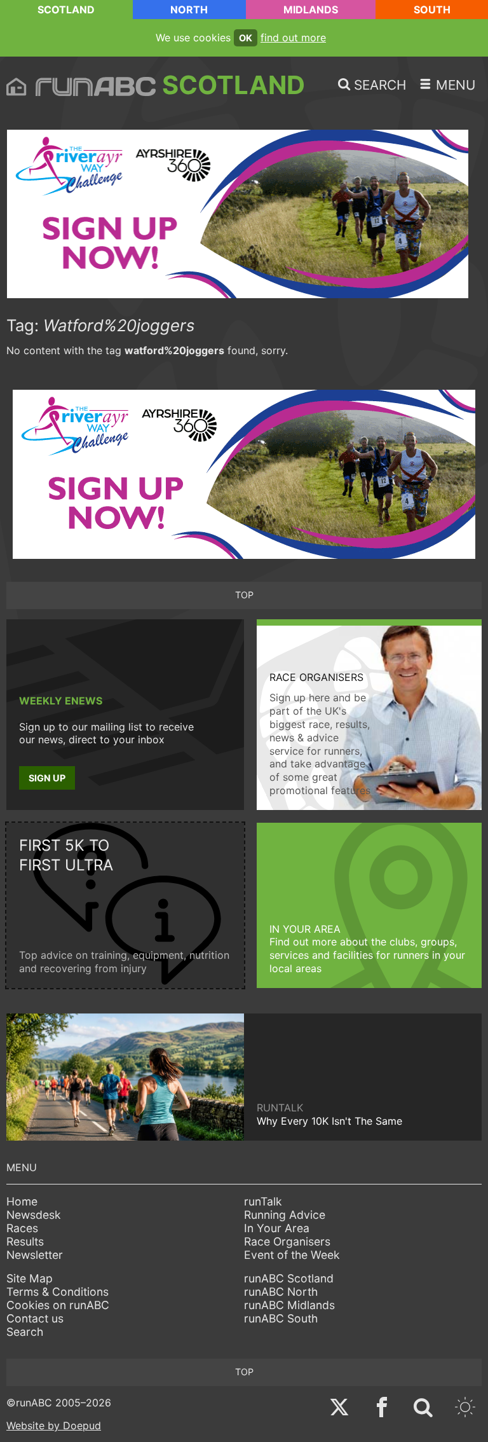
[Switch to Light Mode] (465, 1408)
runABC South (281, 1318)
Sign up (47, 778)
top (244, 594)
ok (245, 37)
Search (24, 1331)
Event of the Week (292, 1254)
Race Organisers (287, 1241)
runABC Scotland (289, 1278)
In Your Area (276, 1228)
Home (21, 1201)
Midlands (310, 9)
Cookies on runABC (57, 1305)
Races (22, 1228)
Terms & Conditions (57, 1291)
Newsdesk (33, 1214)
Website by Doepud (53, 1425)
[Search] (423, 1408)
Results (25, 1241)
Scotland (66, 9)
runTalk (263, 1201)
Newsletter (34, 1254)
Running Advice (284, 1214)
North (189, 9)
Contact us (35, 1318)
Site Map (29, 1278)
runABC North (281, 1291)
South (432, 9)
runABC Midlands (289, 1305)
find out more (293, 37)
